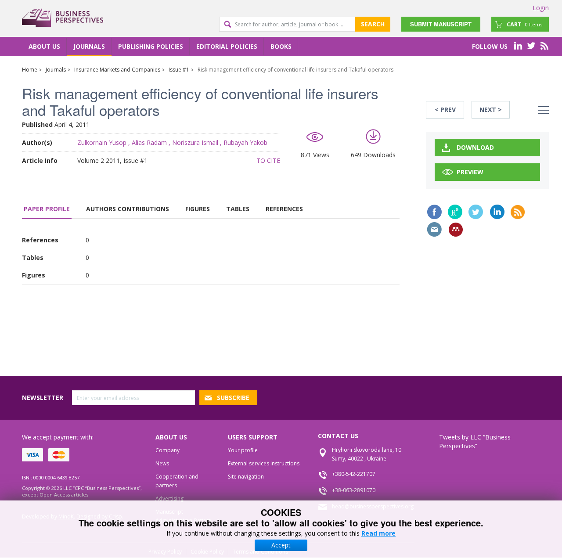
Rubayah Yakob (245, 142)
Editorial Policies (226, 46)
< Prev (445, 109)
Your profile (243, 450)
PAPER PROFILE (47, 209)
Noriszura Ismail (195, 142)
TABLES (237, 209)
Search (373, 24)
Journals (89, 46)
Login (541, 7)
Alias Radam (149, 142)
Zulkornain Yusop (101, 142)
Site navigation (246, 476)
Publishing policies (150, 46)
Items (524, 24)
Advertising (169, 498)
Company (167, 450)
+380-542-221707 (353, 474)
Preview (470, 172)
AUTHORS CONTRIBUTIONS (127, 209)
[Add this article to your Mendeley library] (456, 230)
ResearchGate (455, 212)
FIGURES (197, 209)
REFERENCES (284, 209)
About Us (44, 46)
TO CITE (268, 160)
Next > (490, 109)
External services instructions (263, 463)
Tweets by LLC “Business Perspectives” (475, 441)
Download (475, 147)
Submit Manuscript (441, 24)
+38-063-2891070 (353, 490)
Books (281, 46)
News (162, 463)
